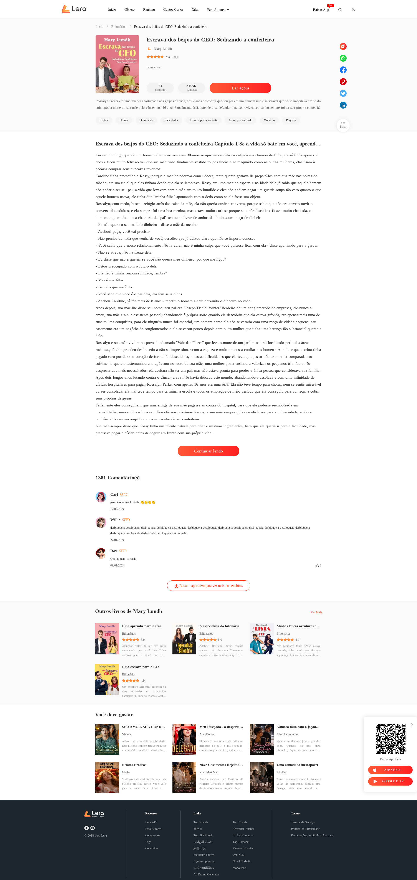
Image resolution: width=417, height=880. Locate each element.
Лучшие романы (204, 861)
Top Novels (201, 822)
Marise (126, 772)
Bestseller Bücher (243, 828)
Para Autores (153, 828)
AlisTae (281, 772)
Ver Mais (316, 612)
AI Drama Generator (206, 874)
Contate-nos (152, 835)
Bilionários (118, 26)
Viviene (126, 734)
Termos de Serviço (302, 822)
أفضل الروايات (203, 842)
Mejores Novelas (243, 848)
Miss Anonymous (287, 734)
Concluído (151, 848)
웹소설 (198, 828)
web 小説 (239, 855)
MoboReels (239, 868)
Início (99, 26)
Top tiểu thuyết (203, 835)
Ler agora (240, 88)
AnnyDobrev (207, 734)
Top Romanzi (241, 842)
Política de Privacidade (305, 828)
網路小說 (200, 848)
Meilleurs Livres (204, 855)
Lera (104, 835)
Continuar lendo (208, 451)
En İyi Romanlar (243, 835)
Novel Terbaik (241, 861)
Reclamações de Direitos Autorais (312, 835)
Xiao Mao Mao (208, 772)
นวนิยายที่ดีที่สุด (204, 868)
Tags (148, 842)
